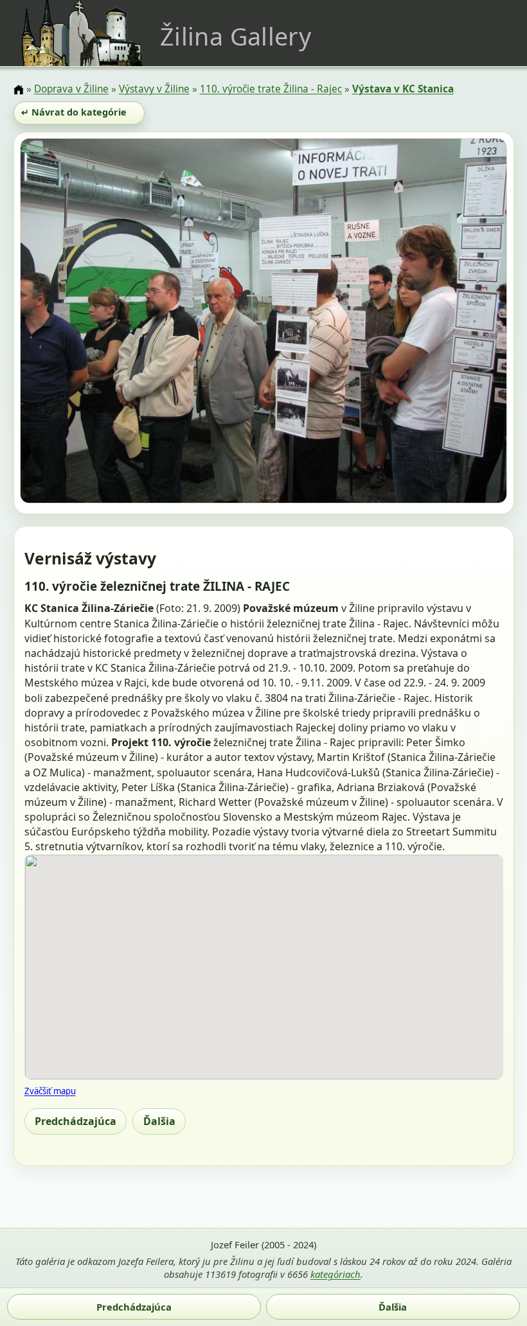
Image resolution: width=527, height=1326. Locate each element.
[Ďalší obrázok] (434, 322)
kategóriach (335, 1274)
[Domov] (18, 90)
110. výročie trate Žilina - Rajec (271, 89)
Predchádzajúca (75, 1121)
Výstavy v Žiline (154, 89)
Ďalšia (159, 1121)
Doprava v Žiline (71, 89)
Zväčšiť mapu (50, 1091)
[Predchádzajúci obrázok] (93, 322)
